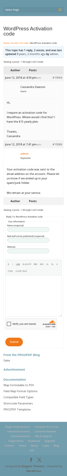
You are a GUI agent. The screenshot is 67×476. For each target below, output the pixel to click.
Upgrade (49, 441)
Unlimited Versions (18, 431)
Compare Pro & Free (46, 426)
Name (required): (15, 225)
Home (6, 43)
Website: (11, 246)
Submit (14, 341)
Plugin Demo (16, 441)
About (34, 445)
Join (31, 450)
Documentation (20, 436)
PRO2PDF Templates (17, 409)
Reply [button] (38, 78)
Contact (9, 445)
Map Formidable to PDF (18, 385)
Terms (22, 445)
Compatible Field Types (18, 397)
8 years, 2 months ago (31, 54)
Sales (6, 360)
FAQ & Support (43, 436)
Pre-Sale (24, 43)
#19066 (57, 144)
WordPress (33, 471)
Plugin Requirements (17, 426)
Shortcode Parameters (18, 403)
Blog (56, 445)
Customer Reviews (45, 431)
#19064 (57, 78)
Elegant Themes (33, 466)
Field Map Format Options (20, 391)
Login (46, 445)
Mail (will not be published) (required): (26, 236)
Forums (15, 43)
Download (34, 441)
